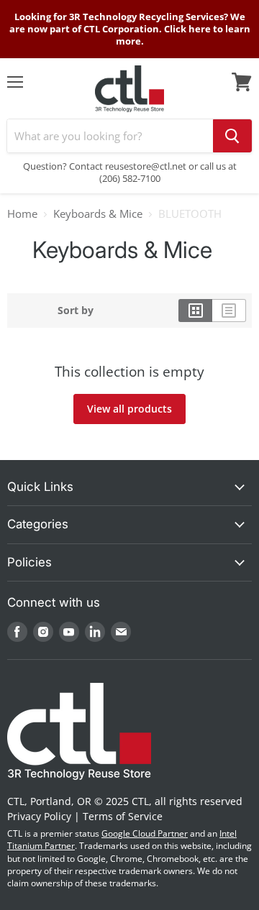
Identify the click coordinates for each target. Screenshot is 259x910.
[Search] (232, 135)
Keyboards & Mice (97, 214)
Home (22, 214)
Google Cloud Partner (144, 833)
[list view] (229, 310)
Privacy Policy (39, 816)
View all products (129, 408)
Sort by (76, 310)
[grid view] (195, 310)
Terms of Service (123, 816)
